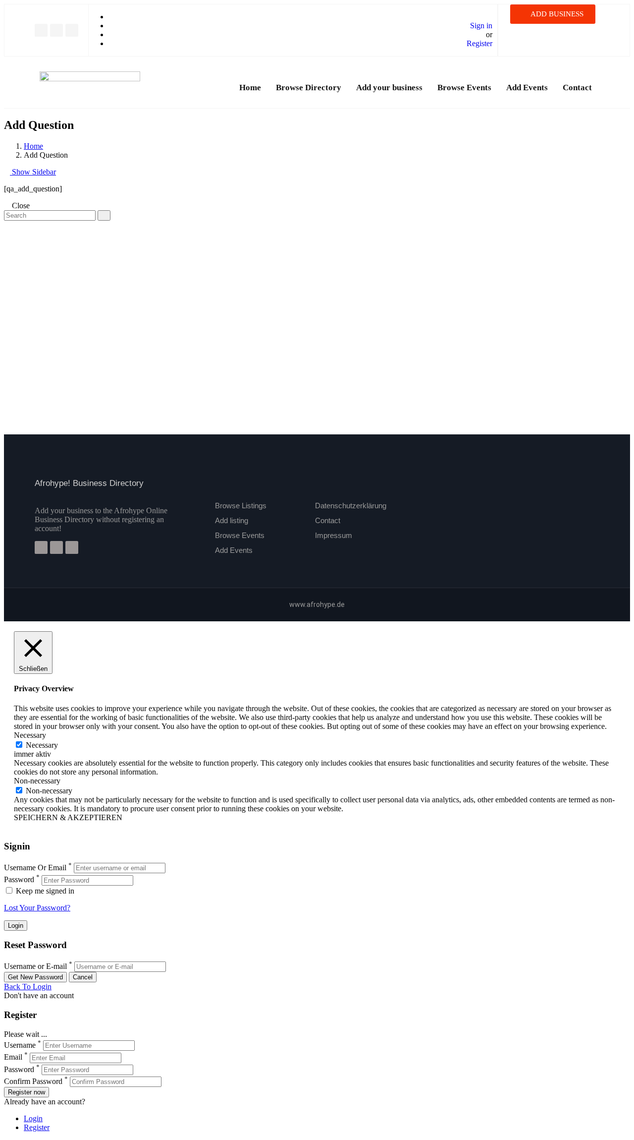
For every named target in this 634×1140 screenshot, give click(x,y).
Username (20, 1045)
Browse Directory (308, 87)
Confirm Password (33, 1081)
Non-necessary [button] (37, 781)
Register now (26, 1092)
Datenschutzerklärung (350, 505)
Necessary (42, 745)
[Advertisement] (301, 290)
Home (250, 87)
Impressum (333, 535)
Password (19, 880)
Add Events (527, 87)
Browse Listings (240, 505)
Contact (577, 87)
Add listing (231, 520)
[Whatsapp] (71, 30)
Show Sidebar (33, 172)
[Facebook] (41, 30)
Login (33, 1118)
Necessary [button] (30, 735)
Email (13, 1057)
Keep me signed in (44, 891)
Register (479, 43)
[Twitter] (56, 30)
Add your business (389, 87)
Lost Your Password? (37, 907)
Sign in (481, 25)
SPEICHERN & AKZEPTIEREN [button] (68, 817)
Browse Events (464, 87)
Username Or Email (35, 867)
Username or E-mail (35, 966)
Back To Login (28, 986)
